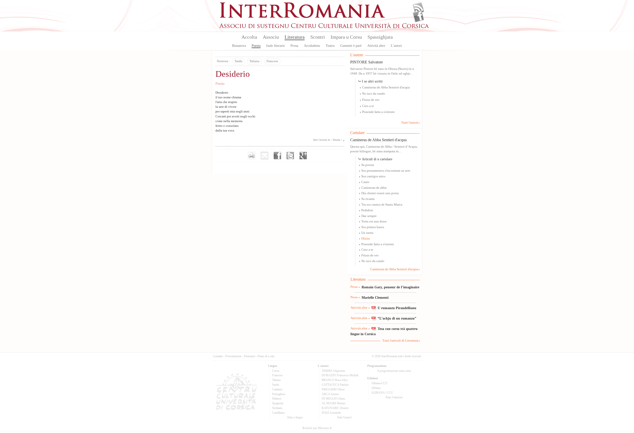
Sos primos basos (372, 227)
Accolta (249, 37)
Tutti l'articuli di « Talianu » (327, 139)
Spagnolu (277, 403)
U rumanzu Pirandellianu (397, 308)
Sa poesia (367, 165)
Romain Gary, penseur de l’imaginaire (390, 287)
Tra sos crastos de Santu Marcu (381, 204)
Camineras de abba (374, 187)
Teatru (330, 46)
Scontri (317, 37)
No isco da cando (373, 93)
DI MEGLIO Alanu (333, 398)
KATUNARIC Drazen (335, 408)
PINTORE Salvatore (366, 62)
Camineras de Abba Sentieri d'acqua (386, 87)
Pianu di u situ (266, 356)
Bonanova (239, 46)
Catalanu (277, 389)
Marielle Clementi (375, 297)
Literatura (295, 37)
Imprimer (252, 156)
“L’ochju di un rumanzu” (397, 318)
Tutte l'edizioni (393, 397)
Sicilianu (277, 408)
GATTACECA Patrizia (335, 384)
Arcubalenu (312, 46)
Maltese (276, 398)
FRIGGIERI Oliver (333, 389)
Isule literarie (275, 46)
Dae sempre (369, 216)
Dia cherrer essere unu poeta (380, 193)
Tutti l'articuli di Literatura (400, 340)
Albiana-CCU (379, 383)
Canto (365, 182)
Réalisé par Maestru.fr (317, 428)
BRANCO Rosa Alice (335, 380)
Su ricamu (368, 199)
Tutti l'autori (409, 122)
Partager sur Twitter (290, 156)
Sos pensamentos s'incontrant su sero (385, 170)
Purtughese (278, 394)
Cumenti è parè (351, 46)
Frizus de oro (370, 100)
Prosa (294, 46)
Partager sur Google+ (303, 156)
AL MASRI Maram (333, 403)
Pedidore (367, 210)
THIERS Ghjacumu (333, 371)
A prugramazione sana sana (394, 371)
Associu (271, 37)
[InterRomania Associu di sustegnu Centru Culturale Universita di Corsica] (324, 27)
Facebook (418, 16)
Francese (272, 61)
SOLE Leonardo (331, 412)
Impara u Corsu (346, 37)
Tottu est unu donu (374, 221)
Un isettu (367, 233)
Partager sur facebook (277, 156)
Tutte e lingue (295, 417)
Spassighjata (380, 37)
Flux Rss (418, 8)
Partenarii (249, 356)
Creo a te (368, 106)
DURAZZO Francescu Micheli (340, 375)
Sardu (238, 61)
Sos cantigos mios (373, 176)
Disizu (365, 238)
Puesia (256, 46)
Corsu (275, 371)
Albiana (375, 388)
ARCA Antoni (330, 394)
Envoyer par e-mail (264, 156)
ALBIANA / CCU (382, 392)
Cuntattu (218, 356)
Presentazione (233, 356)
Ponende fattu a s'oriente (378, 112)
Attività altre (376, 46)
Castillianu (278, 412)
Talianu (254, 61)
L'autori (396, 46)
